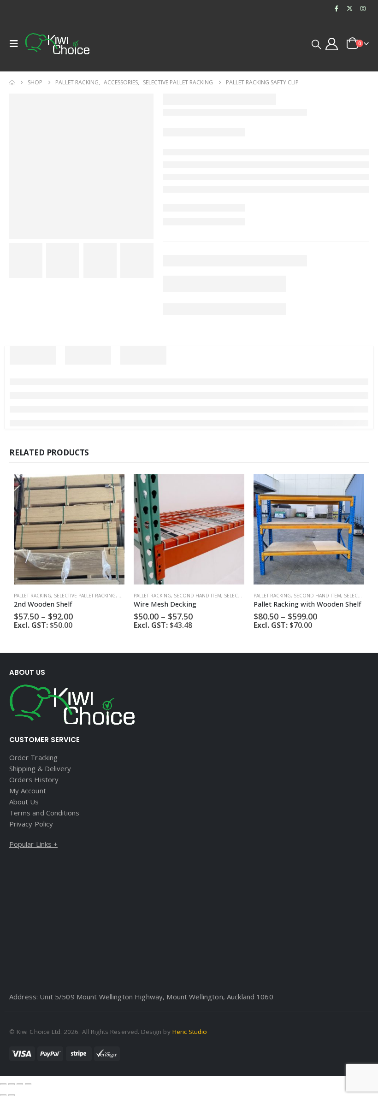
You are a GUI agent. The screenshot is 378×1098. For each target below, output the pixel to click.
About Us (24, 801)
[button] (16, 44)
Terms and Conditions (44, 812)
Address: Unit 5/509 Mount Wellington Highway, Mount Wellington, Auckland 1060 (141, 996)
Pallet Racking (32, 595)
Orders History (34, 779)
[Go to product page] (69, 529)
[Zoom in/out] (3, 1084)
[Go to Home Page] (12, 82)
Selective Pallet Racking (85, 595)
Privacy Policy (31, 823)
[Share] (20, 1084)
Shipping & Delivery (40, 768)
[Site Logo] (57, 43)
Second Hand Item (197, 595)
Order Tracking (33, 757)
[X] (350, 8)
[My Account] (332, 44)
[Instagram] (363, 8)
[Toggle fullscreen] (11, 1084)
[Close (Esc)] (28, 1084)
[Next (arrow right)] (11, 1095)
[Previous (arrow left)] (3, 1095)
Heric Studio (189, 1031)
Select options (109, 489)
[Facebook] (337, 8)
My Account (27, 790)
